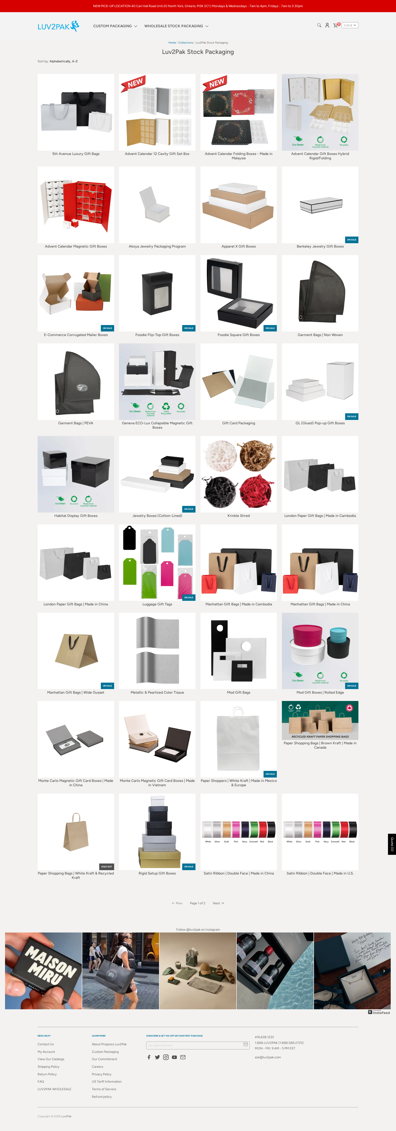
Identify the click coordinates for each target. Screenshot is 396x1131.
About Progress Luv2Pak (109, 1044)
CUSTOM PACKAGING (112, 26)
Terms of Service (104, 1089)
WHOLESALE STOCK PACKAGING (173, 26)
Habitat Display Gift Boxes (75, 515)
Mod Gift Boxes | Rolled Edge (320, 692)
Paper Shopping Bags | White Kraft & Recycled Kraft (76, 875)
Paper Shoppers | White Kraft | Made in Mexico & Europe (239, 782)
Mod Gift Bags (238, 692)
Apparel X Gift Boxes (239, 246)
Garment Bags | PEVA (75, 423)
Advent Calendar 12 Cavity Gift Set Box (157, 154)
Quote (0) (392, 844)
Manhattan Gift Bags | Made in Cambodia (239, 604)
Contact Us (46, 1044)
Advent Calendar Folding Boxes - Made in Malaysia (238, 156)
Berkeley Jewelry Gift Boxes (320, 246)
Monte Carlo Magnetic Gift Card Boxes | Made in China (75, 782)
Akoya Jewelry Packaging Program (157, 246)
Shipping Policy (48, 1067)
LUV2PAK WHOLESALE (54, 1089)
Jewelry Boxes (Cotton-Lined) (157, 515)
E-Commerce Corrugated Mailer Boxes (76, 335)
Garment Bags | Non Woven (320, 335)
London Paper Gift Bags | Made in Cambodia (320, 515)
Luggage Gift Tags (157, 604)
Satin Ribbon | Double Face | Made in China (239, 873)
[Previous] (11, 971)
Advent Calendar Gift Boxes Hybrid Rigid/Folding (320, 156)
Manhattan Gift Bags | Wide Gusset (75, 692)
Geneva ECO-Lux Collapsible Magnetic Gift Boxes (157, 425)
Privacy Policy (101, 1074)
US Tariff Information (107, 1082)
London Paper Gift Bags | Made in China (76, 604)
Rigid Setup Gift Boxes (157, 873)
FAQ (41, 1082)
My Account (46, 1052)
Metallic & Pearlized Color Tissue (157, 692)
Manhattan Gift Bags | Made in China (320, 604)
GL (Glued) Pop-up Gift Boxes (320, 423)
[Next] (384, 971)
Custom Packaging (105, 1052)
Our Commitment (104, 1059)
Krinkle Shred (239, 515)
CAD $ (348, 25)
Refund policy (102, 1097)
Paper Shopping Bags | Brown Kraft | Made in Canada (320, 745)
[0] (335, 26)
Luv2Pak (66, 1116)
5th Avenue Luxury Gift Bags (75, 154)
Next (216, 903)
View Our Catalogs (51, 1059)
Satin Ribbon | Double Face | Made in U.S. (320, 873)
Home (172, 42)
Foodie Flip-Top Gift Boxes (157, 335)
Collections (186, 42)
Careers (97, 1067)
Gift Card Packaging (238, 423)
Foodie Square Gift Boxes (239, 335)
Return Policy (47, 1074)
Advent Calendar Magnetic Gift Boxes (76, 246)
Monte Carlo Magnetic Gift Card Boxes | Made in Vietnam (157, 782)
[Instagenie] (379, 1014)
